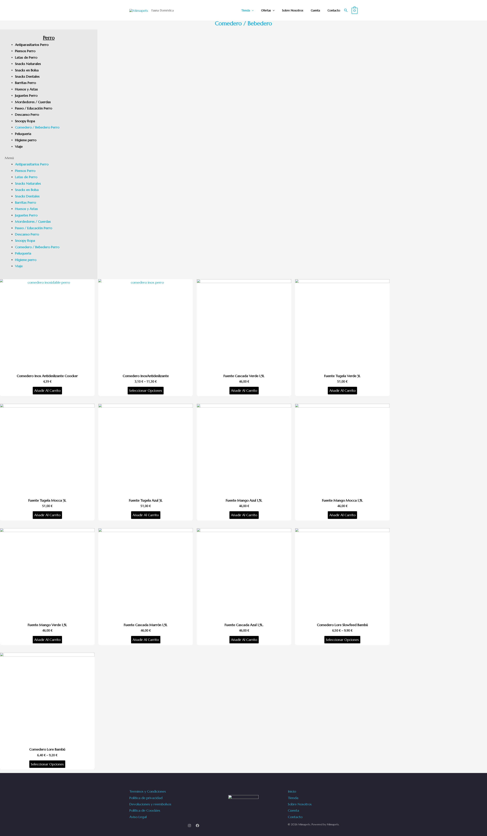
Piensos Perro (25, 51)
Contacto (334, 10)
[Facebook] (197, 825)
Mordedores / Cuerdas (33, 102)
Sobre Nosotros (292, 10)
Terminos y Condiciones (147, 791)
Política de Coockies (144, 810)
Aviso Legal (138, 817)
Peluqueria (23, 134)
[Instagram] (189, 825)
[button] (49, 158)
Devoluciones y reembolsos (150, 804)
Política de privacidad (145, 798)
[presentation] (252, 10)
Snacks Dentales (27, 76)
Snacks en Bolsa (27, 70)
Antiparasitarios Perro (32, 44)
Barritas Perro (25, 83)
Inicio (292, 791)
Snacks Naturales (28, 63)
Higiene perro (25, 140)
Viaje (19, 146)
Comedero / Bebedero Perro (37, 127)
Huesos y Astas (26, 89)
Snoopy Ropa (25, 121)
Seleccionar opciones (145, 390)
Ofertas (266, 10)
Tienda (245, 10)
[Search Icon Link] (346, 10)
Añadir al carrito (47, 390)
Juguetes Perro (26, 95)
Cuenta (315, 10)
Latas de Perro (26, 57)
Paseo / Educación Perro (33, 108)
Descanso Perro (27, 114)
